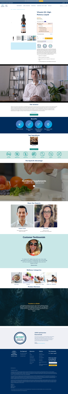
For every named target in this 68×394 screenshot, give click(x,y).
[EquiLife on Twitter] (54, 353)
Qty (37, 36)
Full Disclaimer (41, 360)
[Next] (35, 22)
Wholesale (31, 363)
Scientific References (34, 114)
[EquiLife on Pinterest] (53, 353)
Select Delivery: (40, 24)
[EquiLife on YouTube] (51, 353)
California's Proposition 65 (41, 343)
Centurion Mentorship (32, 360)
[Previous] (11, 22)
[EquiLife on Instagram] (49, 353)
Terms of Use (40, 353)
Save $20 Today (53, 365)
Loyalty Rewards (32, 357)
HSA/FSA (31, 354)
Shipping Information (41, 354)
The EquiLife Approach (23, 354)
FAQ (30, 353)
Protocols (33, 5)
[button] (39, 17)
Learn (45, 5)
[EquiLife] (4, 5)
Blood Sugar (16, 278)
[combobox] (63, 6)
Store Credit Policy (41, 357)
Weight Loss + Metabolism (51, 278)
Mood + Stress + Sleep (39, 278)
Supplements (19, 5)
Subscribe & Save (40, 5)
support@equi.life (28, 374)
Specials (49, 5)
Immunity (28, 278)
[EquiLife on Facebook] (50, 353)
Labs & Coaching (26, 5)
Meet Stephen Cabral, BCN (23, 353)
